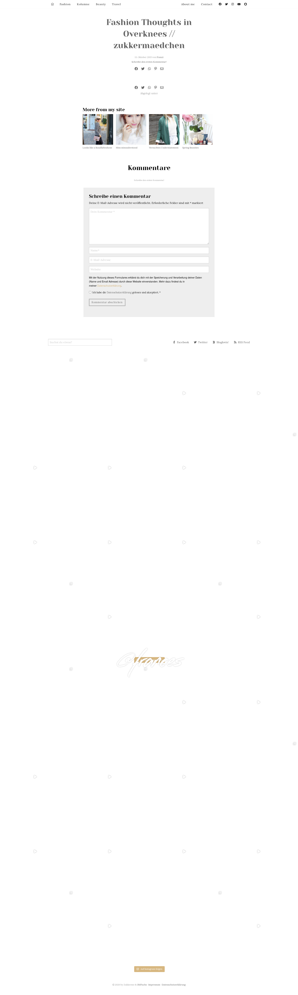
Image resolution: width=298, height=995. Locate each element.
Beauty (101, 4)
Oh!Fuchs (142, 984)
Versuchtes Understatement (163, 147)
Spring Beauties (190, 147)
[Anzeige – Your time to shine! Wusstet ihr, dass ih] (37, 542)
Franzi (160, 57)
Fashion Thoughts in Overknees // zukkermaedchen (149, 33)
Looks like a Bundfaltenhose (97, 147)
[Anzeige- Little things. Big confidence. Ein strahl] (111, 617)
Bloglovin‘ (223, 342)
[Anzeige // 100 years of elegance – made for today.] (111, 542)
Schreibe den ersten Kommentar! (149, 61)
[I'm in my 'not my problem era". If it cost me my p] (186, 542)
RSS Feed (244, 342)
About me (188, 4)
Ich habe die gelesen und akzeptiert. (126, 292)
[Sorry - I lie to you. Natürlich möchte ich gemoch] (111, 393)
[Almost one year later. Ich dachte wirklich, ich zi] (260, 542)
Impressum (154, 984)
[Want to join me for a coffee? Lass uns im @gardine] (37, 617)
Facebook (183, 342)
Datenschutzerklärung (109, 285)
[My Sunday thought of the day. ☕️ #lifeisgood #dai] (111, 467)
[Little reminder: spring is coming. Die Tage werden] (260, 393)
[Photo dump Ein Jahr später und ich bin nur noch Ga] (37, 393)
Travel (116, 4)
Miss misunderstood (126, 147)
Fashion (65, 4)
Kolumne (83, 4)
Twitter (203, 342)
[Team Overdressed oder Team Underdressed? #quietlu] (37, 467)
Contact (206, 4)
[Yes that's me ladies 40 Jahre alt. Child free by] (260, 617)
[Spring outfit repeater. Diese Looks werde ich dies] (186, 617)
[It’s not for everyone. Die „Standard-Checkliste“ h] (186, 393)
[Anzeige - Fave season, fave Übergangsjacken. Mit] (186, 467)
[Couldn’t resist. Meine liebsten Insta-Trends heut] (260, 467)
